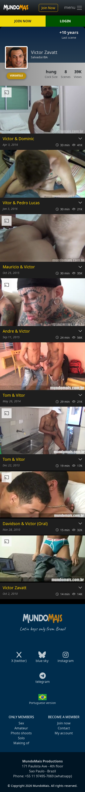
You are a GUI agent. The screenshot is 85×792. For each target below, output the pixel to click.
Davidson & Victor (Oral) (25, 523)
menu (70, 7)
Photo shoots (21, 733)
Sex (21, 723)
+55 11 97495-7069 (39, 776)
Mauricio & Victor (19, 267)
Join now (64, 723)
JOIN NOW (22, 21)
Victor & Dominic (18, 138)
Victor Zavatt (14, 587)
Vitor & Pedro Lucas (21, 202)
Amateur (21, 728)
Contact (64, 728)
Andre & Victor (16, 331)
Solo (21, 738)
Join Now (48, 8)
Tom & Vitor (14, 395)
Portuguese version (42, 703)
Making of (21, 743)
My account (64, 733)
